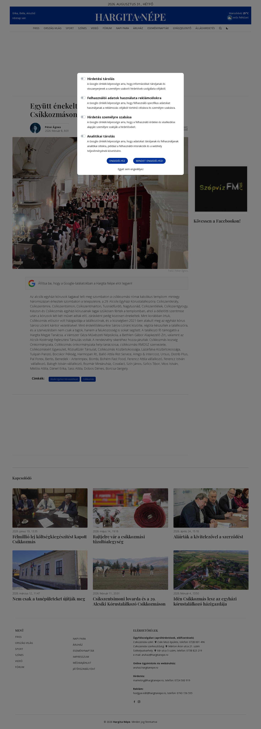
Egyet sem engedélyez (130, 169)
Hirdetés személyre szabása (109, 117)
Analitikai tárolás (101, 136)
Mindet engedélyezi (149, 160)
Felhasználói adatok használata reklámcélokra (124, 98)
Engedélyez (117, 160)
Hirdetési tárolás (100, 79)
